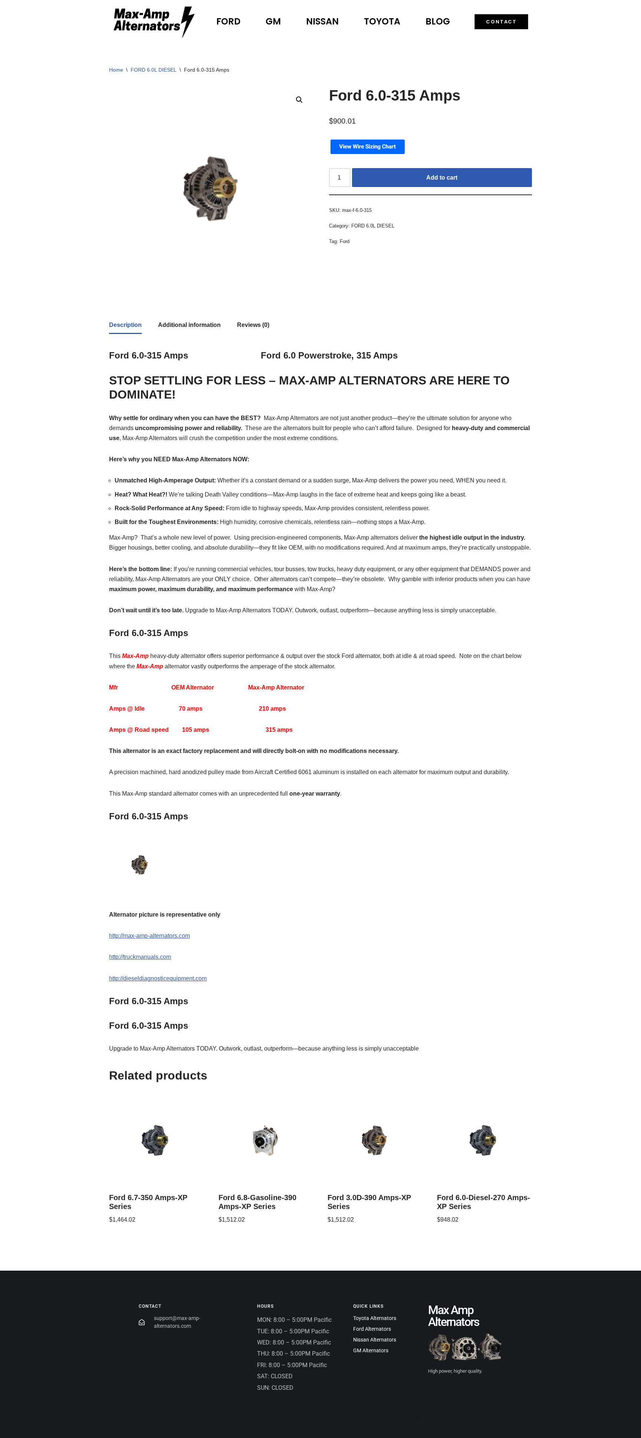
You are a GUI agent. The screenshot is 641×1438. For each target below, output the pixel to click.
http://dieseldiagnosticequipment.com (158, 978)
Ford (228, 21)
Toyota (382, 21)
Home (116, 70)
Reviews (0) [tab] (253, 325)
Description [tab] (125, 325)
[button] (299, 100)
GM (273, 21)
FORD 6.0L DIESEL (154, 70)
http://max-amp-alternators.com (149, 936)
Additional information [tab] (189, 325)
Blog (437, 21)
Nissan (322, 21)
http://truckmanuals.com (140, 957)
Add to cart (441, 177)
